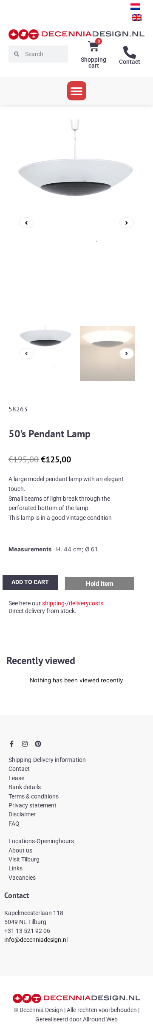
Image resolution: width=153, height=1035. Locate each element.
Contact (129, 61)
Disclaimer (22, 814)
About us (20, 850)
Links (15, 868)
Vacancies (22, 877)
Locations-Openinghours (41, 841)
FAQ (14, 823)
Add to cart (30, 582)
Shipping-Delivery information (47, 759)
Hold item (99, 583)
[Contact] (129, 52)
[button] (76, 90)
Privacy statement (32, 805)
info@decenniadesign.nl (36, 939)
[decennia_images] (76, 223)
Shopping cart (93, 62)
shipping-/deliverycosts (72, 603)
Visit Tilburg (24, 859)
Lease (16, 778)
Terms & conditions (33, 796)
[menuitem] (135, 6)
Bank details (24, 787)
